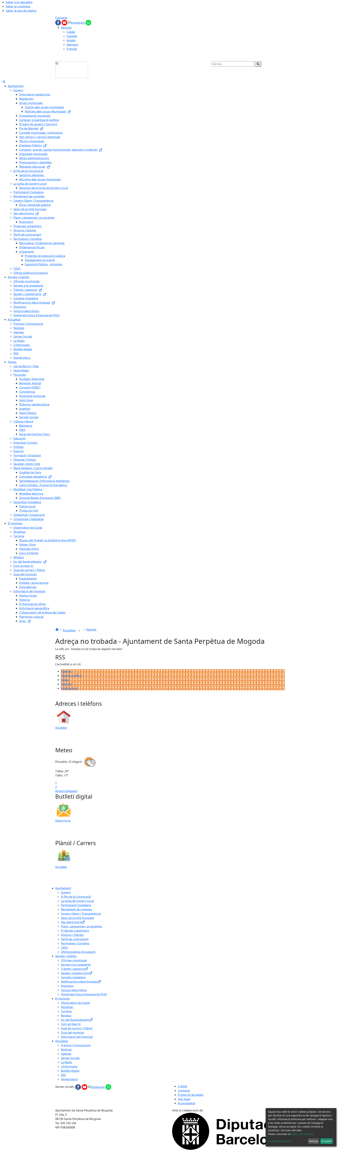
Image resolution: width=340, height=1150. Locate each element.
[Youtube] (65, 22)
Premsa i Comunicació (76, 1045)
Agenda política (71, 675)
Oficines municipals (74, 960)
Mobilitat (67, 1007)
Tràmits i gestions (73, 969)
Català (71, 32)
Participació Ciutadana (76, 905)
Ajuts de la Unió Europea (77, 918)
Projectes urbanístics (75, 931)
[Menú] (4, 82)
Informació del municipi (77, 1037)
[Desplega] (79, 630)
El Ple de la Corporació (76, 897)
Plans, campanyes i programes (81, 926)
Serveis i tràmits (66, 956)
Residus (66, 1015)
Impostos (67, 986)
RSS (63, 1075)
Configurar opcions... (280, 1141)
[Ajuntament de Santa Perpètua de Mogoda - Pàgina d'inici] (71, 69)
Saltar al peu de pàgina (21, 11)
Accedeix (61, 728)
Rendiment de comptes (76, 909)
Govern (66, 892)
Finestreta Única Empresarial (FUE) (84, 994)
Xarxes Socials (70, 1058)
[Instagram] (77, 22)
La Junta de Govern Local (77, 901)
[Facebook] (58, 22)
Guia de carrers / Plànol (76, 1028)
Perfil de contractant (75, 939)
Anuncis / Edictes (72, 935)
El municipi (62, 998)
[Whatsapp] (88, 22)
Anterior (60, 791)
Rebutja (313, 1141)
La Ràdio (66, 1062)
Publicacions (69, 688)
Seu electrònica (71, 922)
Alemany (72, 45)
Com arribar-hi (71, 1024)
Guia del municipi (72, 1032)
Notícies (66, 684)
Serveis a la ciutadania (75, 965)
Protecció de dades (190, 1095)
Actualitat (69, 630)
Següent (72, 791)
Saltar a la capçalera (19, 2)
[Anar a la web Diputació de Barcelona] (228, 1131)
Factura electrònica (74, 990)
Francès (72, 49)
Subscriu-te (62, 821)
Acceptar (326, 1141)
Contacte (61, 18)
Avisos (65, 680)
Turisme (66, 1011)
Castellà (72, 36)
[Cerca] (258, 64)
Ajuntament (63, 888)
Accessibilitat (186, 1103)
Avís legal (184, 1099)
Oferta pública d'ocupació (78, 952)
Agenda (91, 629)
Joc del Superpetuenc (75, 1020)
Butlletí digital (70, 1071)
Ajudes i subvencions (75, 973)
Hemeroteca (69, 1079)
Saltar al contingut (18, 6)
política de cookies (302, 1134)
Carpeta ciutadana (73, 977)
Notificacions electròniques (79, 982)
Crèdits (182, 1086)
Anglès (71, 40)
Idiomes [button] (66, 28)
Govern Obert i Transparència (81, 914)
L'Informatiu (69, 1066)
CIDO (64, 948)
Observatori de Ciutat (75, 1003)
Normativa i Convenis (75, 943)
